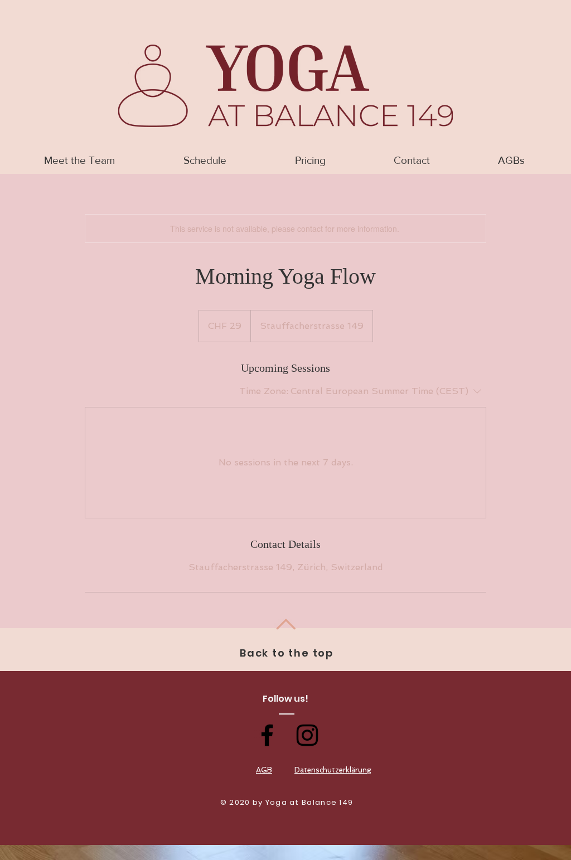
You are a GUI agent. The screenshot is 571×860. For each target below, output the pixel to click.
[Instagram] (307, 735)
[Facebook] (267, 735)
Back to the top (286, 653)
